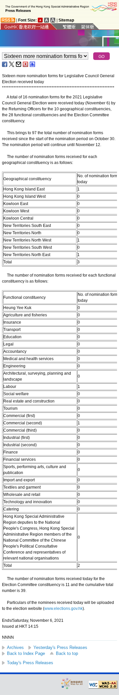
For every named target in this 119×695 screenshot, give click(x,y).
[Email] (19, 64)
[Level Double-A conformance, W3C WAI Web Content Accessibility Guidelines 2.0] (102, 684)
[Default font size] (40, 20)
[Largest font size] (53, 20)
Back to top (67, 653)
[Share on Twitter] (12, 64)
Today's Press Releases (30, 662)
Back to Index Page (26, 653)
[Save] (26, 64)
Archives (15, 647)
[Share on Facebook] (5, 64)
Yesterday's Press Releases (60, 647)
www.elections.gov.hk (63, 608)
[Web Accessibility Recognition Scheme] (72, 683)
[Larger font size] (46, 20)
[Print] (33, 64)
